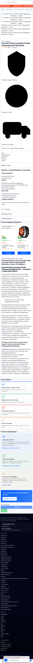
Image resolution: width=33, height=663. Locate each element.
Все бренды (4, 614)
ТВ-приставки (4, 584)
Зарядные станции (6, 557)
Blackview (3, 629)
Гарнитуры (3, 549)
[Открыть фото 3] (16, 22)
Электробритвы (5, 607)
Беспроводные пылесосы (7, 545)
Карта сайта (4, 648)
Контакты (3, 642)
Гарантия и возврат (7, 218)
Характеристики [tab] (13, 258)
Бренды (3, 650)
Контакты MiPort (6, 485)
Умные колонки (5, 588)
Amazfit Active (28, 9)
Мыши (2, 570)
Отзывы (14, 47)
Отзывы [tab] (20, 258)
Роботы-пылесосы (5, 574)
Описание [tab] (4, 258)
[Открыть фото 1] (16, 15)
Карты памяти (4, 562)
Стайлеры (3, 580)
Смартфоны (4, 535)
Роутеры (3, 576)
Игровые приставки (6, 559)
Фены (2, 594)
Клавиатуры (4, 564)
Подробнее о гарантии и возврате (11, 465)
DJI (1, 637)
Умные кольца (4, 590)
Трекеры (3, 586)
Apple (2, 618)
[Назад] (2, 2)
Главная (3, 9)
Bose (2, 631)
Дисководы (4, 553)
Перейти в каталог (9, 499)
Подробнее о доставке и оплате (10, 448)
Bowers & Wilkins (5, 633)
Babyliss (3, 626)
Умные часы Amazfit (19, 9)
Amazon (3, 622)
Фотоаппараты (4, 599)
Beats (2, 628)
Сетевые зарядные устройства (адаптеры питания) (14, 578)
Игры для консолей (6, 560)
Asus (2, 624)
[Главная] (3, 661)
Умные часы (9, 9)
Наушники (3, 539)
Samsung (3, 620)
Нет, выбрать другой (14, 660)
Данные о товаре (6, 165)
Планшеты (3, 537)
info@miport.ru (5, 526)
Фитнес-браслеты (5, 596)
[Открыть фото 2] (16, 18)
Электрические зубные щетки (9, 605)
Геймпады (3, 551)
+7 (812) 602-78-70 (8, 524)
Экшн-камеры (4, 603)
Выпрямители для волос (7, 547)
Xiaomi (2, 616)
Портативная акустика (7, 572)
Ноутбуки (3, 543)
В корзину (8, 253)
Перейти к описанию (22, 170)
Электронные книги (6, 609)
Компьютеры (4, 566)
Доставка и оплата (7, 214)
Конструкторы (4, 568)
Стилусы (3, 582)
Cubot (2, 635)
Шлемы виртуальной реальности (9, 601)
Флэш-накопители (5, 598)
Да (6, 660)
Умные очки (4, 592)
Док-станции (4, 555)
